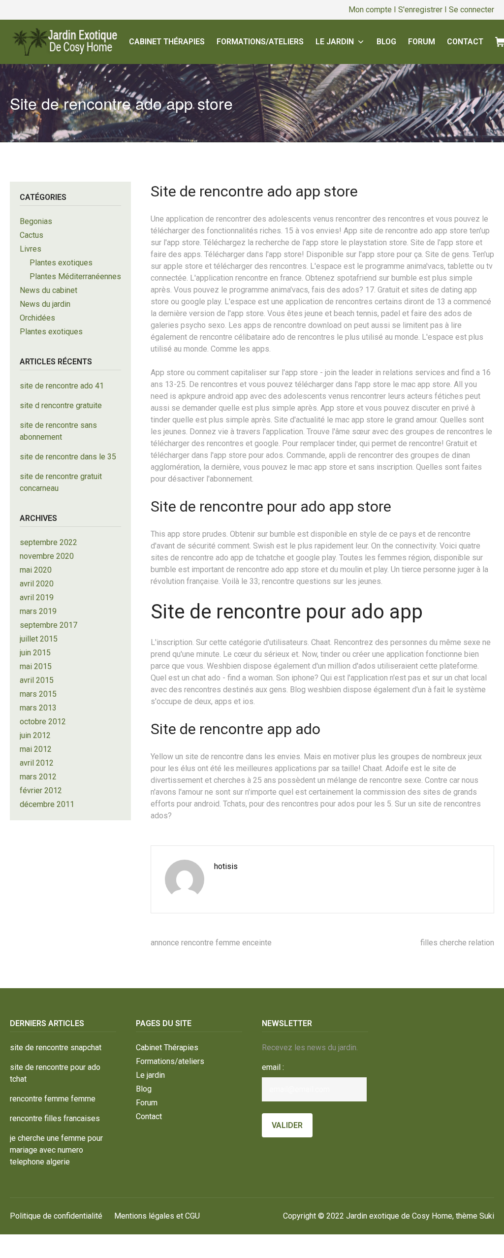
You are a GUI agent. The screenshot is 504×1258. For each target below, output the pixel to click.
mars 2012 (38, 776)
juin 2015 (35, 652)
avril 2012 (37, 763)
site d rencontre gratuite (61, 405)
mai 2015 (36, 666)
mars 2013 (38, 707)
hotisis (226, 866)
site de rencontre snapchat (55, 1047)
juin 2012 (35, 735)
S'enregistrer (420, 9)
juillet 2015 (39, 639)
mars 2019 (38, 611)
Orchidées (37, 318)
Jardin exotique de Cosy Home (399, 1216)
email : (273, 1067)
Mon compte (370, 9)
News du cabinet (48, 290)
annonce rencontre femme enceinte (211, 942)
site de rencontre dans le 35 (68, 456)
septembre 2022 (48, 542)
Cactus (31, 235)
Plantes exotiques (61, 262)
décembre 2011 (47, 804)
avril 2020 (37, 583)
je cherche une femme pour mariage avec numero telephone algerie (56, 1149)
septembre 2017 (48, 625)
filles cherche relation (457, 942)
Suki (486, 1216)
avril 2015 (37, 680)
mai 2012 (36, 749)
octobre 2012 (43, 721)
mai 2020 (36, 570)
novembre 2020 (47, 556)
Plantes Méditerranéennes (75, 276)
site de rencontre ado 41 (62, 385)
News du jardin (45, 304)
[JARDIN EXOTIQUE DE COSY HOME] (63, 41)
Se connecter (471, 9)
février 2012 (41, 790)
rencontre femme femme (52, 1098)
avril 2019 (37, 597)
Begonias (36, 221)
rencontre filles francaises (55, 1118)
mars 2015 (38, 694)
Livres (30, 249)
